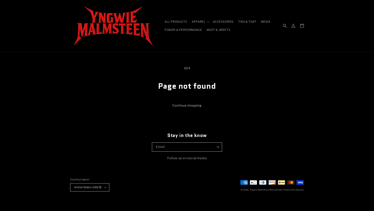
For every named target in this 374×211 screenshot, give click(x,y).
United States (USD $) (87, 187)
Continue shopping (187, 105)
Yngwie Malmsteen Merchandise (266, 190)
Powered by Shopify (293, 190)
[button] (200, 22)
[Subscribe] (217, 147)
